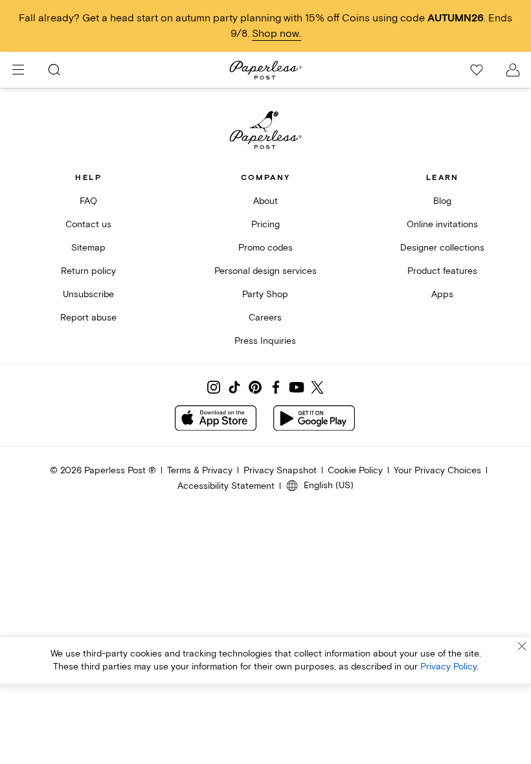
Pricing (265, 224)
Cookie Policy (355, 470)
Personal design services (265, 270)
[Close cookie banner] (522, 646)
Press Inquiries (265, 340)
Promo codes (265, 247)
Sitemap (88, 247)
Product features (442, 270)
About (265, 201)
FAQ (88, 201)
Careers (265, 317)
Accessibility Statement (226, 485)
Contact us (88, 224)
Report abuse (88, 317)
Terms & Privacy (199, 470)
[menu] (18, 70)
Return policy (88, 270)
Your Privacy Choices (437, 470)
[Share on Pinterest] (255, 387)
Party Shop (265, 294)
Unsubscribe (88, 294)
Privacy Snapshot (280, 470)
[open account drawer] (513, 70)
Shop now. (276, 33)
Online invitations (442, 224)
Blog (442, 201)
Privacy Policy (448, 666)
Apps (442, 294)
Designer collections (442, 247)
